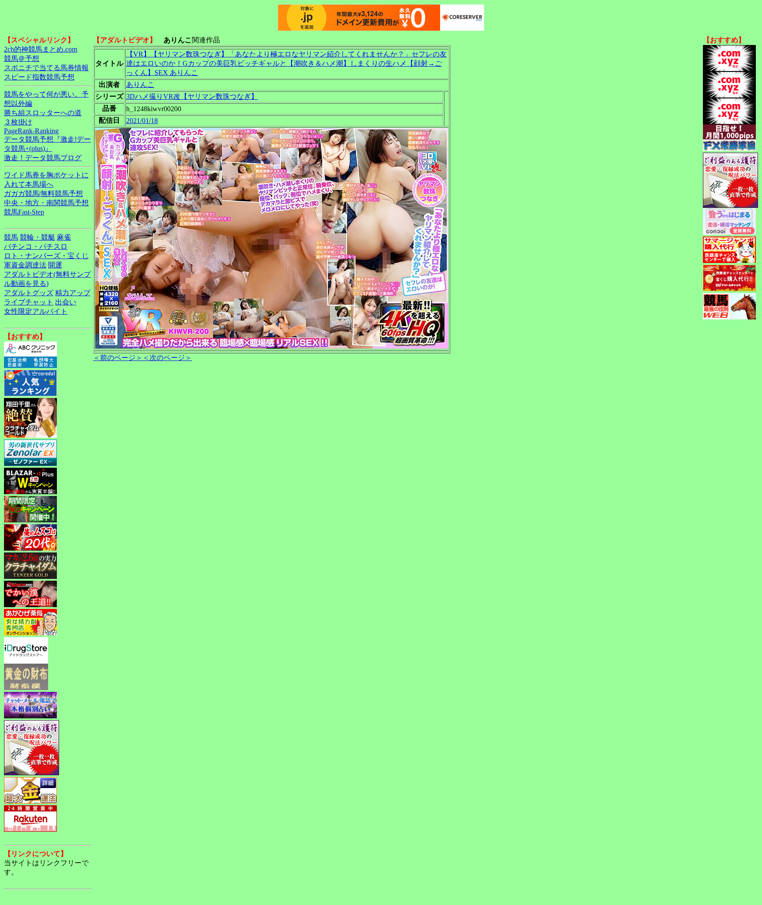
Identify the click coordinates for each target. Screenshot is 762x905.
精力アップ (72, 293)
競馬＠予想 (21, 58)
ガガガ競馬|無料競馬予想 (43, 193)
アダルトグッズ (28, 293)
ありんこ (140, 84)
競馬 (11, 237)
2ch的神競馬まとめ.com (40, 49)
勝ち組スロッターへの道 (43, 112)
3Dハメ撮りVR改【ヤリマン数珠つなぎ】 (192, 96)
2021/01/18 (142, 120)
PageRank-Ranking (31, 131)
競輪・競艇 (37, 237)
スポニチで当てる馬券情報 (46, 67)
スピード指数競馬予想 (39, 77)
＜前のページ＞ (117, 357)
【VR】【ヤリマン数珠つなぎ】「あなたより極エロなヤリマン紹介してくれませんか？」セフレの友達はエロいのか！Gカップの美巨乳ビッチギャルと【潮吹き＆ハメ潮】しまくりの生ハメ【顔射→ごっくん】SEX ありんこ (286, 63)
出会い (65, 302)
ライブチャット (28, 302)
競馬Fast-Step (24, 212)
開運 (55, 265)
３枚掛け (18, 122)
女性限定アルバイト (35, 311)
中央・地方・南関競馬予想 (46, 203)
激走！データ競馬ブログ (43, 157)
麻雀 (64, 237)
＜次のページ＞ (167, 357)
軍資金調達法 (25, 265)
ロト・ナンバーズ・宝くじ (46, 255)
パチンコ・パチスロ (35, 246)
